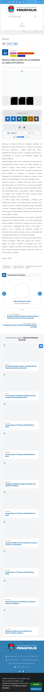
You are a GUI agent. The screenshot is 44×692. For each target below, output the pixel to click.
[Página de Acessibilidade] (23, 2)
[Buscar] (35, 17)
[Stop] (24, 127)
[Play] (20, 127)
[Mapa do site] (19, 2)
